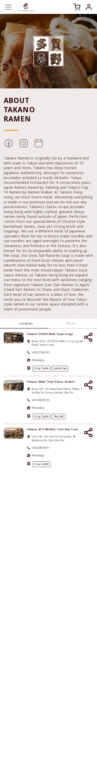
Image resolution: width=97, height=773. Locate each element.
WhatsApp (38, 360)
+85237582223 (41, 352)
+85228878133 (41, 400)
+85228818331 (41, 447)
